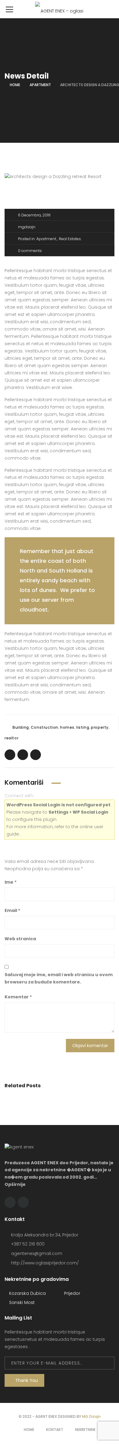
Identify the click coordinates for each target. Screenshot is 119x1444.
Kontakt (54, 1429)
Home (15, 84)
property (100, 727)
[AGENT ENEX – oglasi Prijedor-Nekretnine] (59, 9)
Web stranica (20, 939)
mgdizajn (26, 227)
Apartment (40, 84)
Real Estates (70, 238)
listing (82, 727)
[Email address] (23, 1202)
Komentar (18, 997)
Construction (44, 727)
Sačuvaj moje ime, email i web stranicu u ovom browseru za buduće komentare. (59, 978)
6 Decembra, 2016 (34, 215)
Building (21, 727)
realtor (11, 738)
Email (12, 910)
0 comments (30, 250)
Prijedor (71, 1293)
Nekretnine (85, 1429)
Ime (10, 882)
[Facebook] (10, 1202)
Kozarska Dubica (27, 1293)
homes (67, 727)
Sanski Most (21, 1302)
